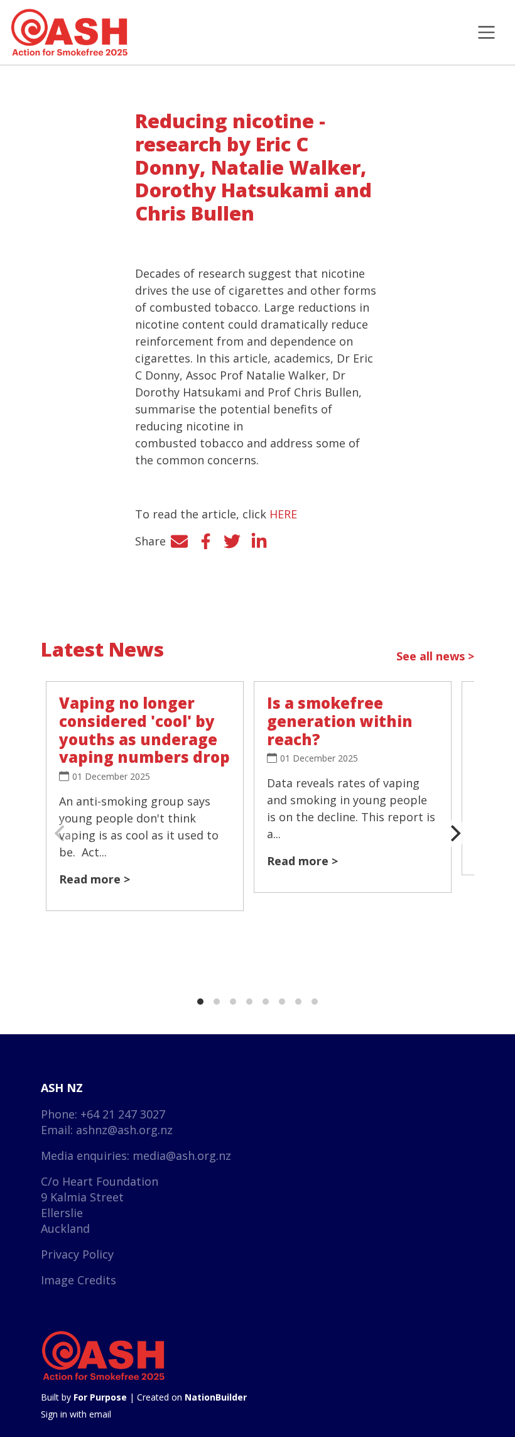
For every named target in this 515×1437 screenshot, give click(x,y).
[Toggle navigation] (486, 32)
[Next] (454, 833)
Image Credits (78, 1279)
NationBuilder (216, 1397)
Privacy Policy (77, 1254)
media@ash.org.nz (182, 1155)
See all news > (435, 656)
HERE (283, 514)
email (100, 1414)
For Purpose (100, 1397)
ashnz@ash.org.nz (124, 1129)
